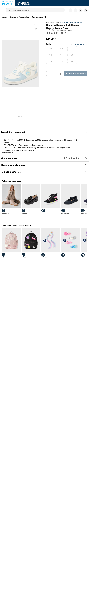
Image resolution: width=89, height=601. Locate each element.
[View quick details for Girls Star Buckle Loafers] (23, 210)
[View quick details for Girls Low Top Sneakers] (83, 210)
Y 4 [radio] (51, 61)
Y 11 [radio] (61, 49)
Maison (4, 17)
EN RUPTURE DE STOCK (75, 74)
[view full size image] (20, 86)
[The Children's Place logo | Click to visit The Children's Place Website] (7, 3)
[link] (70, 10)
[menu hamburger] (3, 10)
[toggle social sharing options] (36, 23)
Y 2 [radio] (61, 55)
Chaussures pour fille (39, 17)
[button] (75, 10)
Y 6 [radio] (72, 61)
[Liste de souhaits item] (76, 11)
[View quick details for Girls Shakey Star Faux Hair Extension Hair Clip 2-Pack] (43, 255)
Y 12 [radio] (72, 49)
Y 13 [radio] (50, 55)
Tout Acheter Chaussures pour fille (71, 22)
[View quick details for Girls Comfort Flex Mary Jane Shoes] (63, 210)
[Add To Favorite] (36, 29)
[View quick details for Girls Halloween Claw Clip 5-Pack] (83, 255)
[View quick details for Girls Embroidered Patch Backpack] (23, 255)
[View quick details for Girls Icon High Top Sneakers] (43, 210)
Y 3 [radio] (72, 55)
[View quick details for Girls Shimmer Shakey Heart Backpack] (3, 255)
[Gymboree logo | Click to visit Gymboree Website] (23, 3)
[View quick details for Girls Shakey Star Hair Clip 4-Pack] (63, 255)
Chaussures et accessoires (19, 17)
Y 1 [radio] (51, 49)
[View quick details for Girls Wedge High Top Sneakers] (3, 210)
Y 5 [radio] (61, 61)
